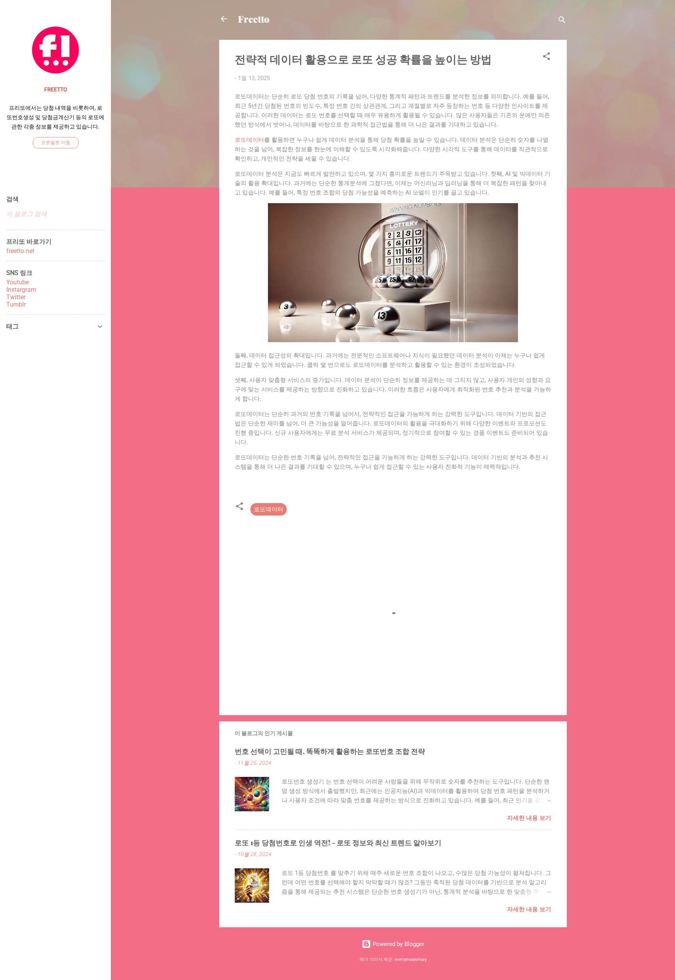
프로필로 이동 (55, 142)
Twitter (15, 297)
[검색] (562, 21)
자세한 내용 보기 (529, 817)
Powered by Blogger (397, 944)
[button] (546, 58)
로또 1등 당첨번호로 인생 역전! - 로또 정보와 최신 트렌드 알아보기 (338, 842)
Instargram (21, 289)
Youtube (17, 282)
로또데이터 (249, 139)
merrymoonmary (411, 959)
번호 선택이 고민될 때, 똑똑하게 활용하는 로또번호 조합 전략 (330, 751)
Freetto (254, 18)
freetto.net (20, 251)
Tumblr (16, 304)
